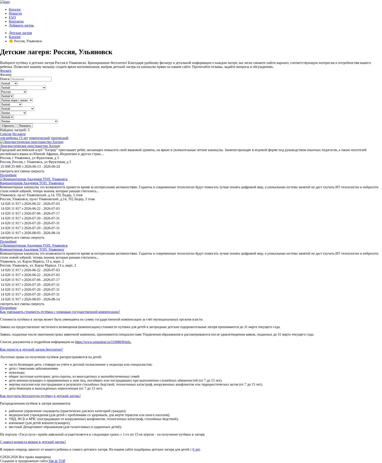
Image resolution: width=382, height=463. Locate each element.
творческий (59, 138)
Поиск (5, 79)
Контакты (16, 21)
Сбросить (8, 125)
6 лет (196, 449)
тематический (39, 138)
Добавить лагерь (21, 25)
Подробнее (8, 175)
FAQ (12, 17)
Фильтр (5, 71)
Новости (15, 13)
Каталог (15, 9)
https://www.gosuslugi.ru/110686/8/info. (103, 342)
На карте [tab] (19, 134)
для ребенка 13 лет (14, 138)
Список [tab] (5, 134)
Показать (25, 125)
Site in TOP (57, 461)
